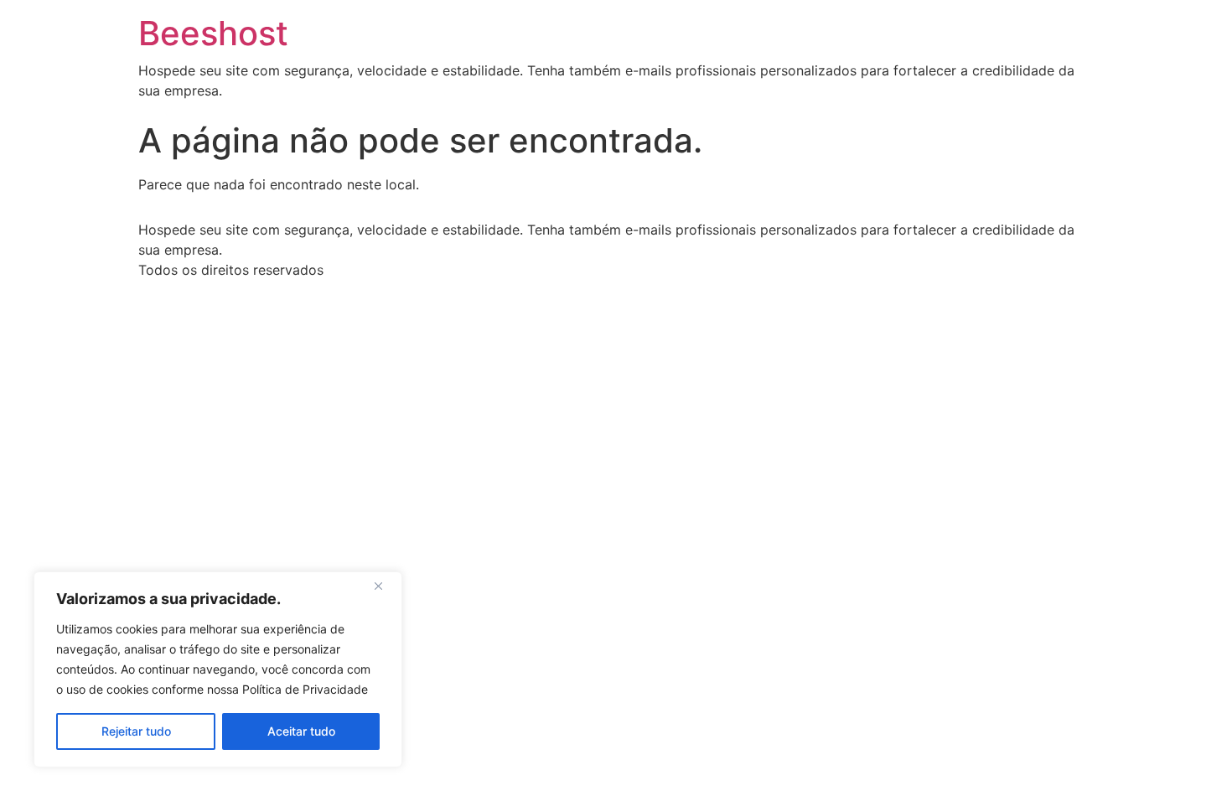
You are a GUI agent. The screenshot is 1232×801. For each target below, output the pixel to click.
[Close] (385, 586)
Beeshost (213, 33)
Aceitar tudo (301, 731)
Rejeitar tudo (136, 731)
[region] (218, 669)
